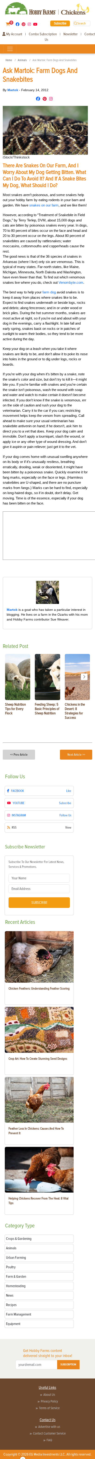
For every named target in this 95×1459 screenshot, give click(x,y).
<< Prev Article (19, 755)
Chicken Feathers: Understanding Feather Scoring (39, 989)
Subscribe (60, 23)
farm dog (49, 292)
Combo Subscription (43, 34)
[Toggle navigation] (9, 49)
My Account (14, 34)
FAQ (49, 1440)
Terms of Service (49, 1408)
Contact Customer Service (49, 1433)
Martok (13, 90)
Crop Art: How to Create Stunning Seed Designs (38, 1059)
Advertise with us (49, 1427)
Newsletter (70, 34)
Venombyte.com (71, 282)
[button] (84, 676)
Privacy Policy (49, 1401)
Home (9, 60)
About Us (49, 1395)
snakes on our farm (44, 205)
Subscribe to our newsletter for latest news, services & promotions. (36, 864)
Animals (22, 60)
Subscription (68, 1364)
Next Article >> (76, 755)
